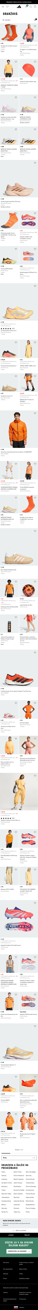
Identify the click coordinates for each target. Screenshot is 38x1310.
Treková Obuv (30, 1183)
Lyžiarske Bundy (19, 1201)
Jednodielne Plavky (5, 1198)
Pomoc (5, 1278)
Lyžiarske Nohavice (17, 1205)
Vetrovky (4, 1208)
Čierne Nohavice (19, 1175)
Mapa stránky (23, 1269)
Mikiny (3, 1204)
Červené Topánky (16, 1208)
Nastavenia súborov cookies (11, 1287)
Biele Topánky (18, 1194)
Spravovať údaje (23, 1287)
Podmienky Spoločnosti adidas (9, 1300)
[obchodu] (19, 7)
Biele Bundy (30, 1201)
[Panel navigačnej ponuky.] (3, 6)
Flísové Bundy (30, 1194)
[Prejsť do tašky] (35, 6)
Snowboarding (6, 1201)
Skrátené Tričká (6, 1183)
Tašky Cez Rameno (17, 1212)
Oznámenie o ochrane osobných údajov (25, 1293)
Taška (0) (27, 1235)
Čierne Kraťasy (30, 1208)
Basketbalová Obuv (30, 1205)
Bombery (4, 1186)
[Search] (30, 6)
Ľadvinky (4, 1179)
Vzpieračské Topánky (30, 1198)
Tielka (3, 1190)
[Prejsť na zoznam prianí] (7, 6)
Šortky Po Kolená (4, 1212)
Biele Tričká (17, 1172)
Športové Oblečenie (17, 1198)
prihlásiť (10, 1235)
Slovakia (21, 1307)
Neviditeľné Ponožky (17, 1187)
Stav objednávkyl (8, 1269)
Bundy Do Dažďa (19, 1190)
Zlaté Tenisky (18, 1183)
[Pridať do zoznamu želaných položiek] (15, 26)
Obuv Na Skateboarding (30, 1176)
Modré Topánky (19, 1179)
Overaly (3, 1175)
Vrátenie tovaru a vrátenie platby (26, 1263)
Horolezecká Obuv (30, 1190)
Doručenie (6, 1262)
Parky (3, 1172)
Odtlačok (5, 1273)
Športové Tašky (6, 1194)
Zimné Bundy (30, 1179)
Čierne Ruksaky (31, 1186)
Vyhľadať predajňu (24, 1278)
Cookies (5, 1292)
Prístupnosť (22, 1299)
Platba (21, 1273)
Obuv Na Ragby (31, 1172)
